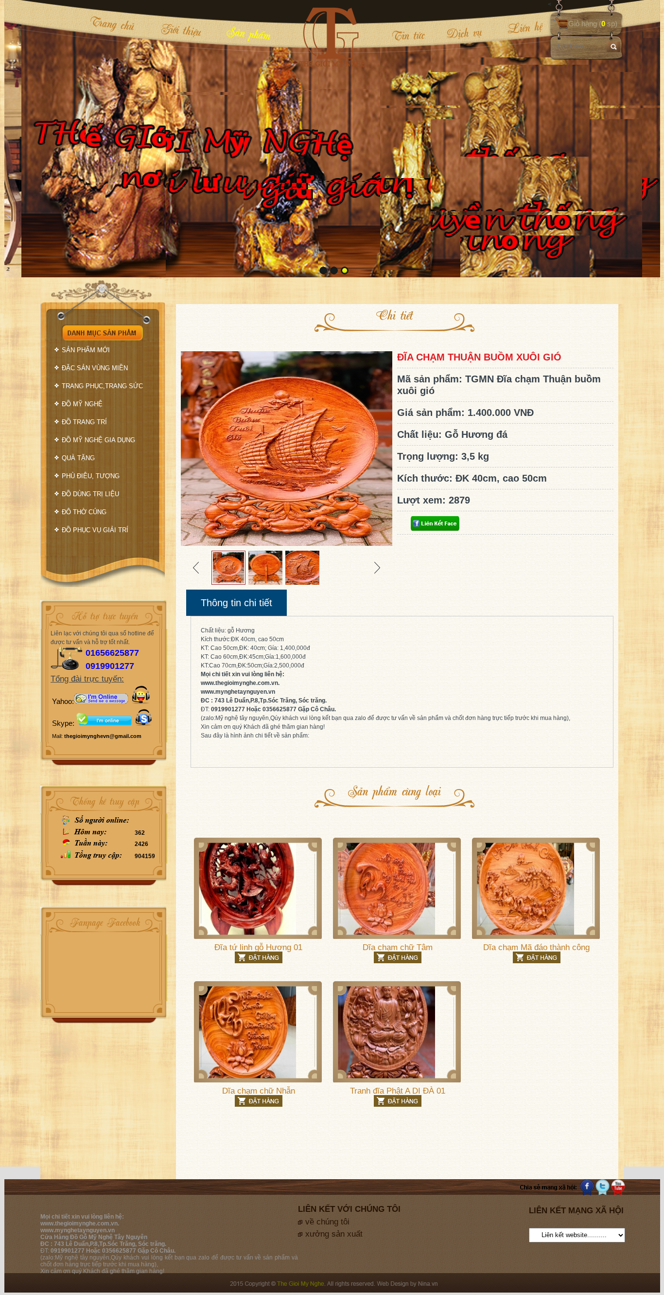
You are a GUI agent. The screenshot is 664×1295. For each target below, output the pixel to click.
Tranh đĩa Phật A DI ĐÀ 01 (397, 1091)
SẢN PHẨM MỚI (86, 350)
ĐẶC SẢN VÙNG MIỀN (95, 368)
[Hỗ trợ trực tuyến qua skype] (144, 723)
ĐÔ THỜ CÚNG (84, 512)
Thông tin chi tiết (236, 602)
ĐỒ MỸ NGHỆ (82, 404)
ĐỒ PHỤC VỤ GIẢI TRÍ (95, 530)
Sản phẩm (249, 33)
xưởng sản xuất (334, 1234)
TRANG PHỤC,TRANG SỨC (102, 386)
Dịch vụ (464, 33)
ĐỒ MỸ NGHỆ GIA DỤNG (98, 440)
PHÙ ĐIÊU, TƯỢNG (91, 476)
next (633, 137)
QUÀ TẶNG (78, 458)
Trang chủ (112, 23)
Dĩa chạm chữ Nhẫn (258, 1091)
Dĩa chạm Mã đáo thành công (536, 947)
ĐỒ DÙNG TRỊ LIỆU (90, 494)
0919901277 (110, 666)
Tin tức (408, 35)
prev (31, 137)
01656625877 (112, 653)
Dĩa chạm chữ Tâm (398, 947)
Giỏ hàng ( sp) (592, 23)
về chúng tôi (327, 1221)
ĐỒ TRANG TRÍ (84, 422)
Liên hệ (518, 27)
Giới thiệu (181, 29)
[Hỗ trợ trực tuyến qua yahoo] (101, 701)
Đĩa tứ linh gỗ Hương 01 (258, 947)
